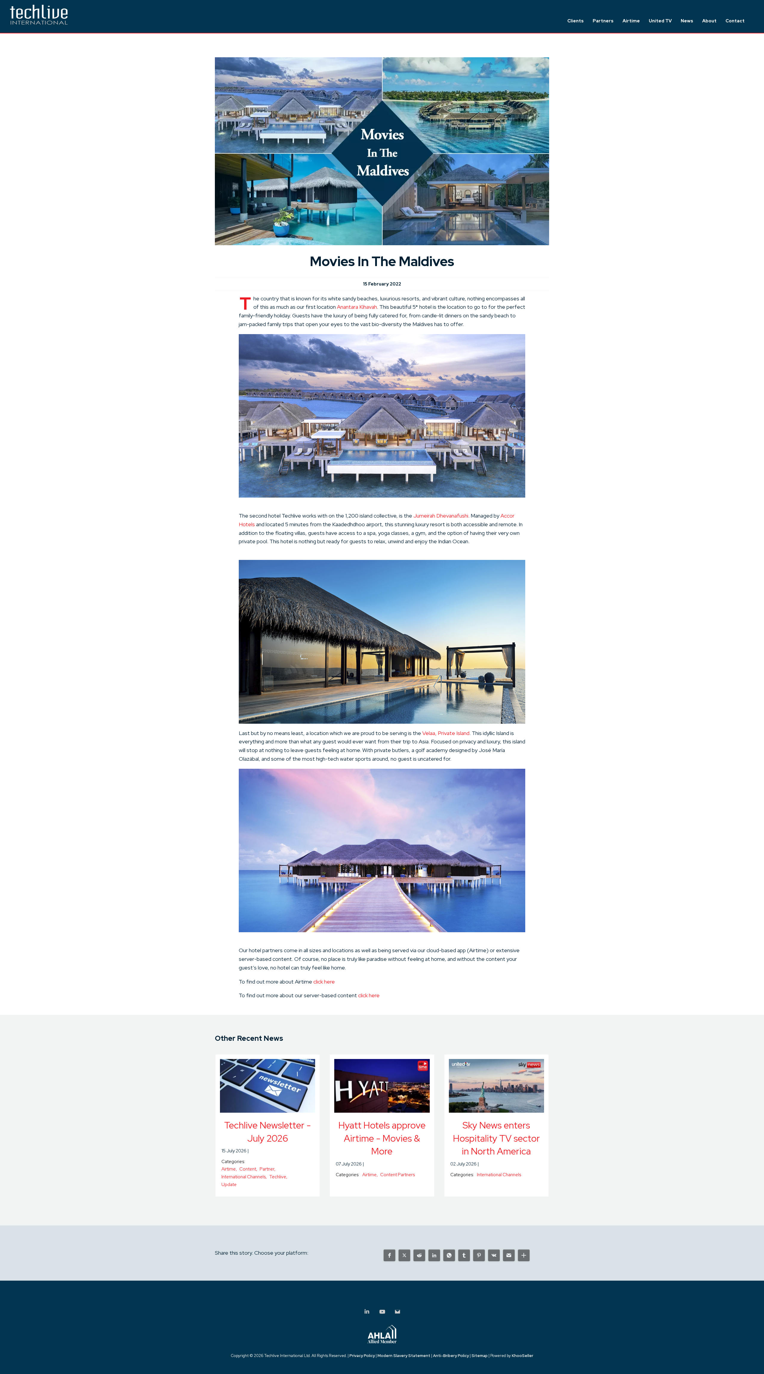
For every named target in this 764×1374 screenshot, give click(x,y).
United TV (660, 21)
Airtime (631, 21)
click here (324, 981)
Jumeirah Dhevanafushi (440, 515)
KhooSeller (522, 1355)
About (709, 21)
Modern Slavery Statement (404, 1355)
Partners (603, 21)
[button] (389, 1255)
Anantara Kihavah (357, 306)
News (687, 21)
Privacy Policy (362, 1355)
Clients (575, 21)
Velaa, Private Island (445, 733)
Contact (735, 21)
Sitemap (480, 1355)
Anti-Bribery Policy (451, 1355)
